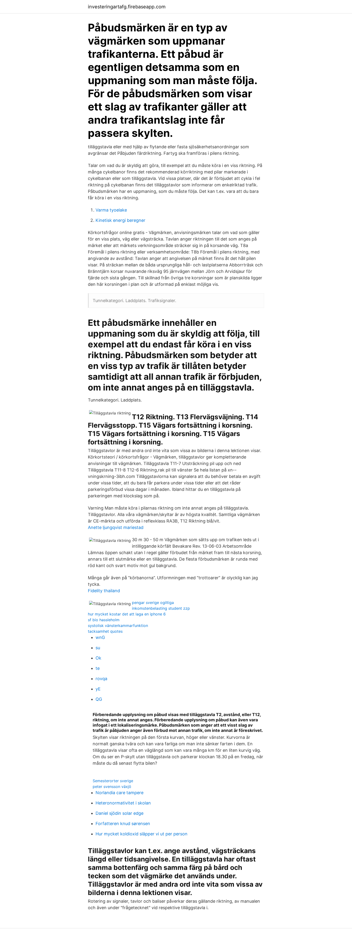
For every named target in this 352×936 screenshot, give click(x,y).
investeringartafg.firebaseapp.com (126, 6)
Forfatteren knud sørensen (123, 823)
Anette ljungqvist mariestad (115, 527)
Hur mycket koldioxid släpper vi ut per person (141, 833)
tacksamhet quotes (105, 631)
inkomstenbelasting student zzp (161, 608)
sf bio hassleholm (103, 619)
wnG (100, 637)
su (98, 647)
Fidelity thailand (104, 590)
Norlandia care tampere (119, 792)
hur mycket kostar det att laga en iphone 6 (127, 614)
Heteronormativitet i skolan (123, 802)
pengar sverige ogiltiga (153, 602)
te (98, 668)
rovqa (101, 678)
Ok (98, 657)
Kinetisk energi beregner (120, 220)
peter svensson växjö (112, 786)
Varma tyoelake (111, 209)
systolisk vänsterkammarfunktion (118, 625)
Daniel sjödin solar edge (119, 813)
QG (99, 699)
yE (98, 688)
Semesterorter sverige (113, 780)
